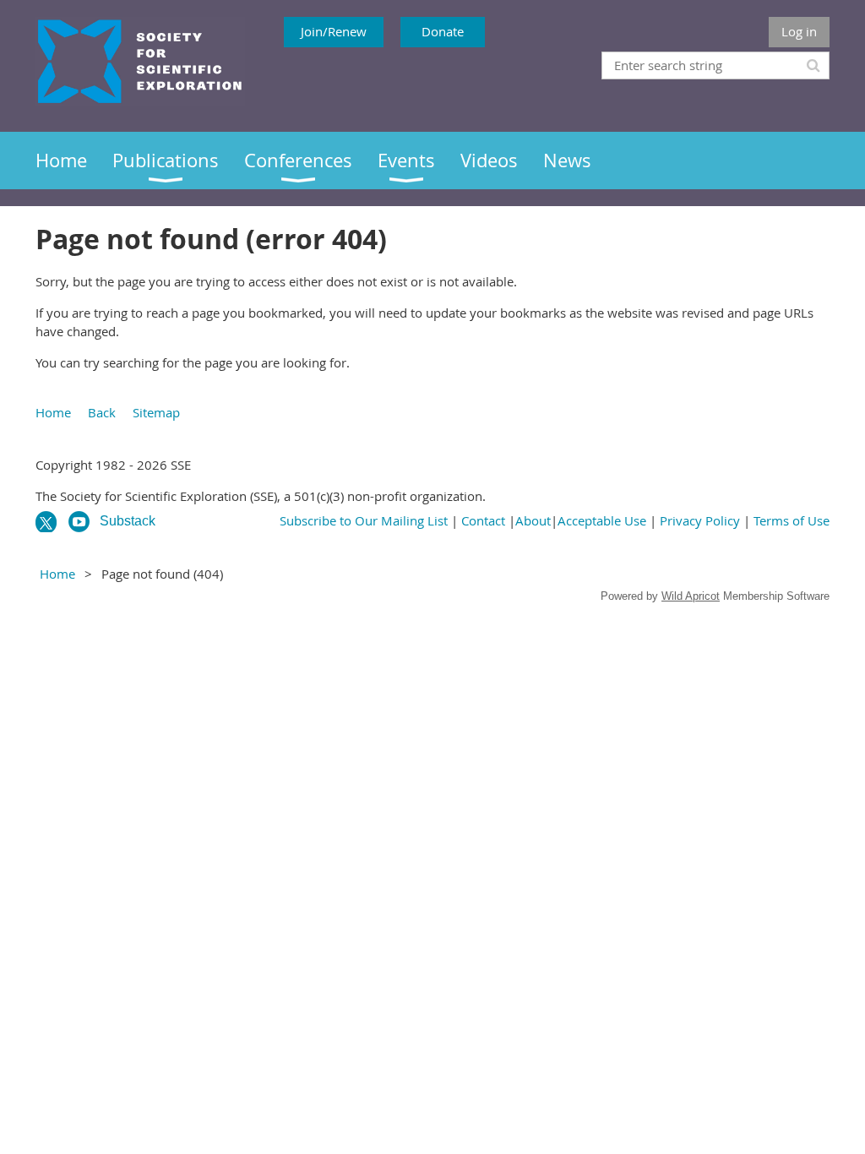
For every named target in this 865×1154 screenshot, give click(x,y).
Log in (799, 31)
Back (102, 412)
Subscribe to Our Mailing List (364, 520)
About (533, 520)
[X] (46, 521)
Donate (443, 31)
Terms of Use (791, 520)
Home (53, 412)
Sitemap (156, 412)
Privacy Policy (700, 520)
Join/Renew (334, 31)
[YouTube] (79, 521)
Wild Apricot (690, 596)
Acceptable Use (602, 520)
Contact (483, 520)
